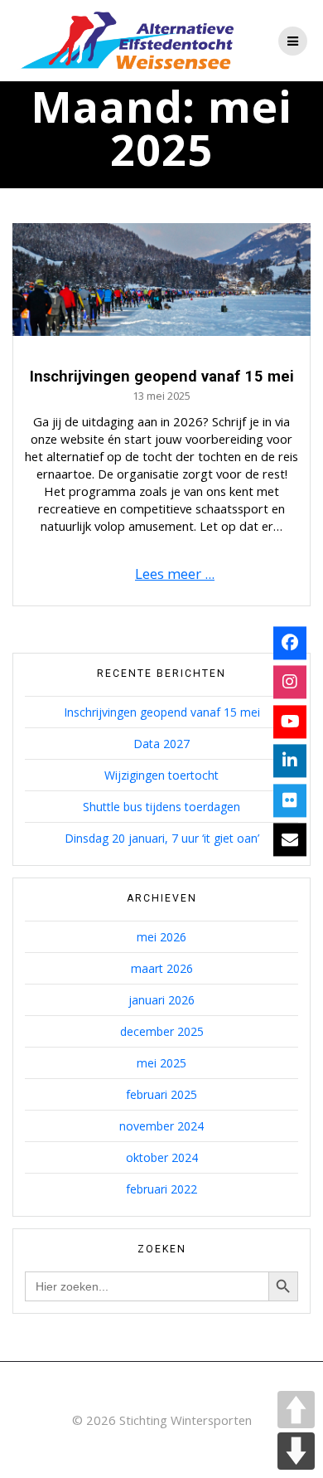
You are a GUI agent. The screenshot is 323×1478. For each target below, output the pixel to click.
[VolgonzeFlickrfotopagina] (289, 800)
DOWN (296, 1451)
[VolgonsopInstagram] (289, 682)
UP (296, 1409)
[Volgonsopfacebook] (289, 642)
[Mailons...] (289, 840)
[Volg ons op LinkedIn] (289, 761)
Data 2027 (161, 743)
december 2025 (162, 1031)
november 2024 (161, 1126)
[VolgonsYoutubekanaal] (289, 721)
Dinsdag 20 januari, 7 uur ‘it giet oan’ (162, 838)
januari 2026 (161, 1000)
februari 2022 (161, 1189)
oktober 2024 (162, 1157)
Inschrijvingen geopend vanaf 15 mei (162, 376)
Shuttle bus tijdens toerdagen (161, 806)
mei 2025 (161, 1063)
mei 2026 (161, 937)
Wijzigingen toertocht (161, 775)
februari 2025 (161, 1094)
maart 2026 (162, 968)
